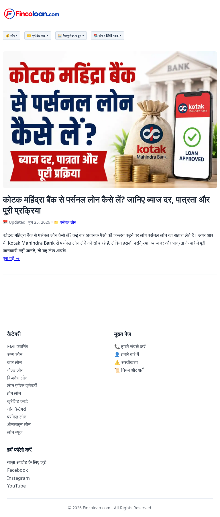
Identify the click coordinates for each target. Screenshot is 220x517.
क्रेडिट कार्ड (17, 401)
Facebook (17, 470)
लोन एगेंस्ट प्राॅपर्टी (22, 385)
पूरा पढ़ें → (11, 258)
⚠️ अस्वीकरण (126, 362)
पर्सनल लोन (68, 222)
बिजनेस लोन (17, 378)
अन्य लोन (14, 354)
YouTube (16, 486)
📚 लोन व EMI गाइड (106, 35)
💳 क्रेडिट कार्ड (36, 35)
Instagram (18, 478)
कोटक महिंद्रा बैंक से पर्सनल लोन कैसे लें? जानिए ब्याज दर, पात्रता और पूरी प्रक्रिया (106, 204)
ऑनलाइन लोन (19, 424)
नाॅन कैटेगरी (16, 409)
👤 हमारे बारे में (126, 354)
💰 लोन (10, 35)
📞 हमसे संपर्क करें (130, 346)
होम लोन (14, 393)
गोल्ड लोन (15, 370)
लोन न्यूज (14, 432)
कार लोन (14, 362)
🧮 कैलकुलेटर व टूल (69, 35)
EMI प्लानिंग (17, 346)
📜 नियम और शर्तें (129, 370)
